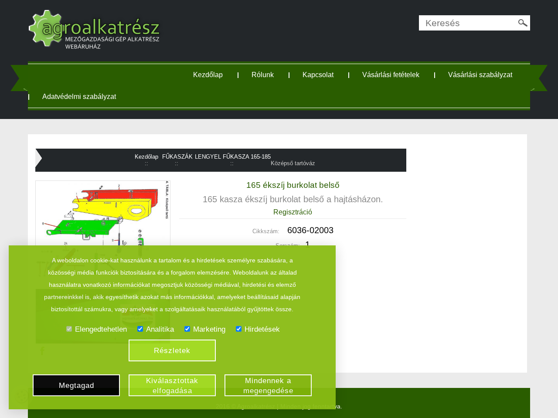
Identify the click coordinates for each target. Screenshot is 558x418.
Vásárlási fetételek (390, 74)
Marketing (209, 329)
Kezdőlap (208, 74)
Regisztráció (292, 212)
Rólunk (263, 74)
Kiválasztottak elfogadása (172, 386)
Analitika (160, 329)
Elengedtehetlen (101, 329)
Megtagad (76, 385)
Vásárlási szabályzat (480, 74)
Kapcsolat (318, 74)
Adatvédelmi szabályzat (79, 96)
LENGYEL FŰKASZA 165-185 (233, 156)
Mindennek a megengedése (268, 386)
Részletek (172, 351)
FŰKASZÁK (177, 156)
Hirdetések (262, 329)
